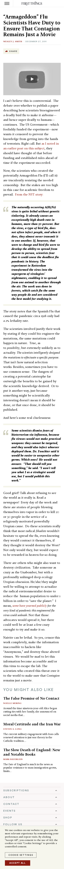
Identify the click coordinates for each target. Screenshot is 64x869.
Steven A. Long (12, 729)
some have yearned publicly (29, 606)
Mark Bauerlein (13, 759)
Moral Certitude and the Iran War (32, 724)
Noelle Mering (12, 703)
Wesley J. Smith (12, 41)
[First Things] (32, 3)
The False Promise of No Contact (31, 698)
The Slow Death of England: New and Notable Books (31, 752)
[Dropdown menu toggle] (32, 790)
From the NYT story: (29, 194)
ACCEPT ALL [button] (17, 863)
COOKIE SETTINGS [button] (20, 855)
